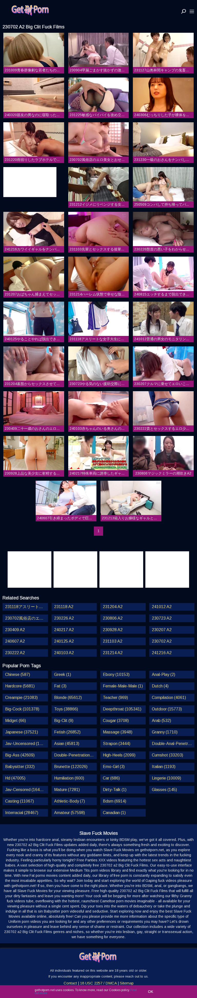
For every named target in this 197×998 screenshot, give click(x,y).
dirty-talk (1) (114, 789)
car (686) (111, 778)
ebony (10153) (116, 674)
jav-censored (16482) (25, 789)
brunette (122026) (70, 766)
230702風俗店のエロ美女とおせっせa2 (26, 618)
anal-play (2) (163, 674)
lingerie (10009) (166, 778)
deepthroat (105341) (122, 709)
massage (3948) (117, 732)
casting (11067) (19, 801)
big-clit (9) (63, 720)
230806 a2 (113, 618)
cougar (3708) (116, 720)
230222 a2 (15, 653)
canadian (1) (114, 812)
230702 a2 (162, 641)
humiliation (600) (69, 778)
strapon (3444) (116, 743)
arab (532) (161, 720)
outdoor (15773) (167, 709)
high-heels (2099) (119, 755)
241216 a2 (162, 653)
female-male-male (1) (123, 686)
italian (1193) (163, 766)
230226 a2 (64, 618)
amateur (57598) (69, 812)
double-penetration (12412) (75, 755)
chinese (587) (17, 674)
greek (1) (62, 674)
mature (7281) (67, 789)
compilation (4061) (169, 697)
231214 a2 (113, 653)
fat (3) (60, 686)
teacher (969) (115, 697)
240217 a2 (64, 630)
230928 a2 (113, 630)
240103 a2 (64, 653)
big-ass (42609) (20, 755)
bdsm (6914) (114, 801)
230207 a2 (162, 630)
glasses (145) (164, 789)
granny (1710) (165, 732)
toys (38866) (66, 709)
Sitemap (127, 983)
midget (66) (15, 720)
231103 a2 (112, 641)
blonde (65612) (68, 697)
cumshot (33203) (167, 755)
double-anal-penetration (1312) (173, 743)
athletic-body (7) (69, 801)
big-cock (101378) (22, 709)
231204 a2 (113, 607)
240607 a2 (15, 641)
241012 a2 (162, 607)
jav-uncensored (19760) (26, 743)
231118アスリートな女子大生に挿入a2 (26, 607)
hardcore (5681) (20, 686)
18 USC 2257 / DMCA (98, 983)
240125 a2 (64, 641)
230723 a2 (162, 618)
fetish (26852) (67, 732)
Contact (70, 983)
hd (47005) (15, 778)
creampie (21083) (21, 697)
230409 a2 (15, 630)
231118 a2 (63, 607)
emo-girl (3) (114, 766)
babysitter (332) (20, 766)
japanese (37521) (21, 732)
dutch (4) (160, 686)
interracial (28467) (21, 812)
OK (150, 992)
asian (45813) (66, 743)
